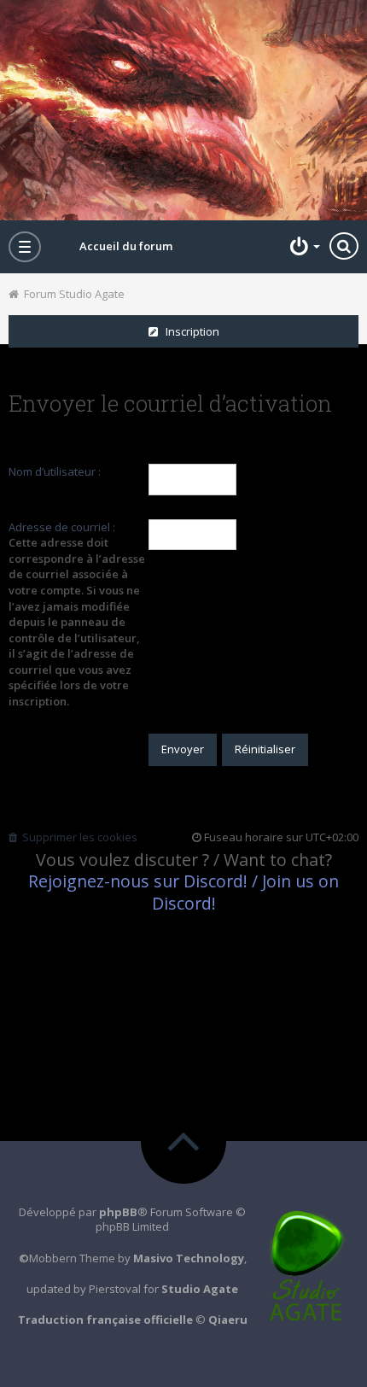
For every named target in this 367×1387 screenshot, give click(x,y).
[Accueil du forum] (183, 110)
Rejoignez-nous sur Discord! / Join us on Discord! (183, 891)
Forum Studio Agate (72, 293)
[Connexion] (303, 246)
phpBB (118, 1212)
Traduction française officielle (105, 1319)
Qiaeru (228, 1319)
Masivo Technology (188, 1258)
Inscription (188, 331)
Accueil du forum (125, 246)
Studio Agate (199, 1288)
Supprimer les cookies (77, 837)
